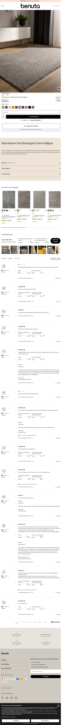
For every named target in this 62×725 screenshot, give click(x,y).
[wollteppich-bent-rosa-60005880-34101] (37, 210)
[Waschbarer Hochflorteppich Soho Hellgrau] (19, 107)
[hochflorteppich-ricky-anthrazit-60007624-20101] (50, 210)
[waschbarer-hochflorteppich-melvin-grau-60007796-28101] (7, 210)
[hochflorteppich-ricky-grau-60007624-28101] (48, 210)
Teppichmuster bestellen (32, 126)
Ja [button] (32, 278)
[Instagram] (11, 697)
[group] (9, 239)
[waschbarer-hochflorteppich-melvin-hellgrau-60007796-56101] (2, 210)
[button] (6, 250)
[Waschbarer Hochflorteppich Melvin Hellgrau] (9, 199)
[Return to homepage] (30, 5)
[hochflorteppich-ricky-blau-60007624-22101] (53, 210)
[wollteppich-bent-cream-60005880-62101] (35, 210)
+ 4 (39, 210)
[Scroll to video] (59, 88)
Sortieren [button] (4, 258)
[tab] (55, 259)
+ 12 (9, 210)
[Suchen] (54, 6)
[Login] (56, 6)
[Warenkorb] (58, 6)
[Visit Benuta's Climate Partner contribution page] (7, 688)
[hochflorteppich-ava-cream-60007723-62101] (20, 210)
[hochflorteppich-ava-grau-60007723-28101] (18, 210)
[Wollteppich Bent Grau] (39, 199)
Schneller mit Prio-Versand (35, 120)
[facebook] (16, 697)
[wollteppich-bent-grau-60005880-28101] (33, 210)
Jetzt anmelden (46, 676)
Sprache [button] (10, 258)
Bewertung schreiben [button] (55, 240)
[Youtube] (7, 697)
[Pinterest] (2, 697)
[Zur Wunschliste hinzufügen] (3, 117)
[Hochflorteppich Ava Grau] (24, 199)
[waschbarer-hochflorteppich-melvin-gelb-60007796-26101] (4, 210)
